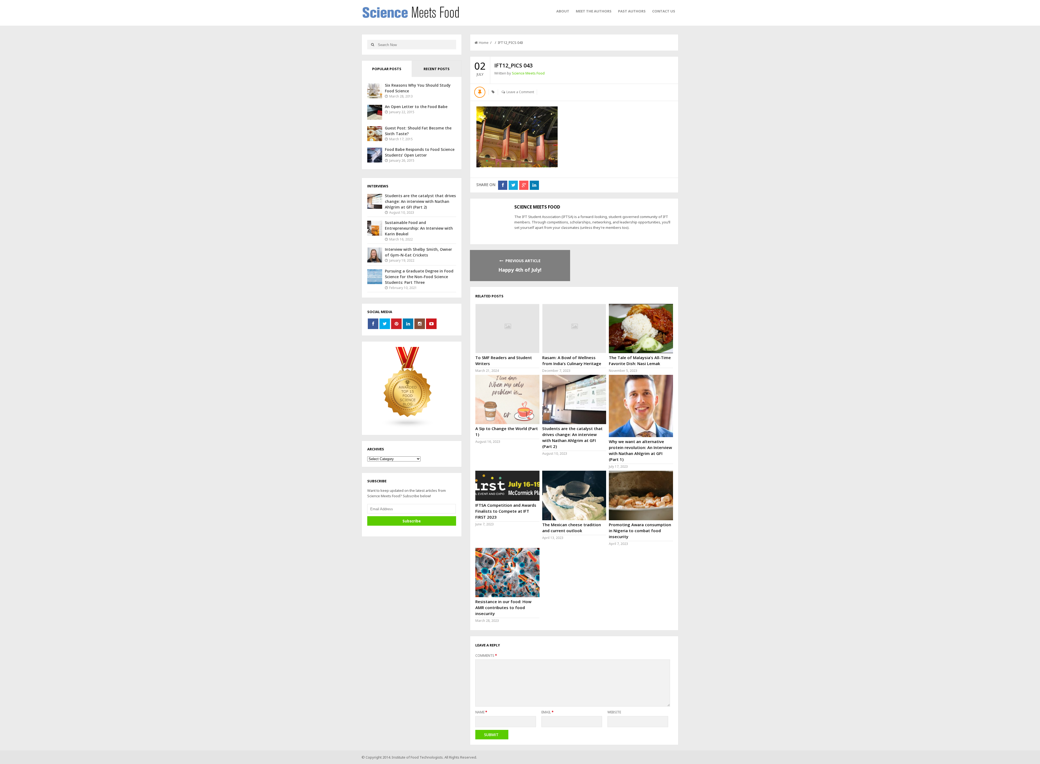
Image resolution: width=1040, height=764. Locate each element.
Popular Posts (386, 68)
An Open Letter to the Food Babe (416, 106)
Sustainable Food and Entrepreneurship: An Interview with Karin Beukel (419, 228)
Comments (486, 655)
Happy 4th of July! (519, 269)
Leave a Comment (520, 92)
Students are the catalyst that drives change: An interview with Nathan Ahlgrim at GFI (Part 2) (420, 201)
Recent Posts (437, 68)
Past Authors (632, 11)
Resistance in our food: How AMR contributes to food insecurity (503, 607)
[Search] (372, 44)
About (562, 11)
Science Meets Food (528, 73)
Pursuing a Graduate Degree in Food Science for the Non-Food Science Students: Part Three (419, 276)
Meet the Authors (594, 11)
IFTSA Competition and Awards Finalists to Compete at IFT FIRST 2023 (505, 511)
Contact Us (663, 11)
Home (484, 42)
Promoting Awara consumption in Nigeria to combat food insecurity (640, 530)
